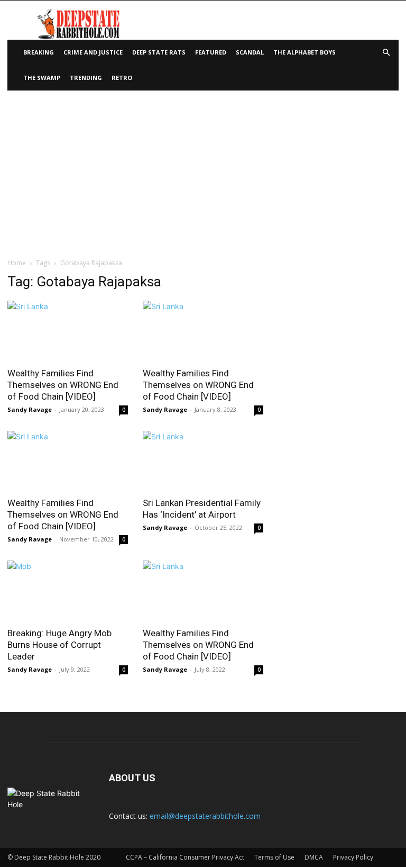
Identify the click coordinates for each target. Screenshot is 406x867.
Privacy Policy (353, 857)
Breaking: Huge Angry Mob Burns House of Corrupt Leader (59, 645)
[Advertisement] (203, 170)
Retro (122, 78)
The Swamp (41, 78)
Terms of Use (274, 857)
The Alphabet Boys (304, 52)
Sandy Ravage (29, 409)
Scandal (250, 52)
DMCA (313, 857)
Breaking (38, 52)
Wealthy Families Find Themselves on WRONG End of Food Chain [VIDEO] (62, 385)
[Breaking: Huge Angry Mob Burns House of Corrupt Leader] (67, 590)
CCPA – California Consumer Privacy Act (185, 857)
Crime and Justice (93, 52)
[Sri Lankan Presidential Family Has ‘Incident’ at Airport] (203, 461)
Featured (210, 52)
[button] (386, 53)
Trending (86, 78)
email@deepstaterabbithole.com (205, 816)
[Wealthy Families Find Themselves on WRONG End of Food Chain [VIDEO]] (67, 330)
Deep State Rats (159, 52)
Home (16, 262)
